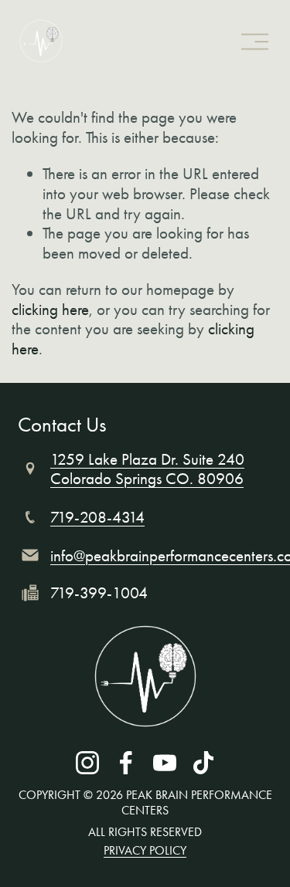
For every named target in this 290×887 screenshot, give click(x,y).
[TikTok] (203, 762)
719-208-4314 (97, 516)
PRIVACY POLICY (145, 850)
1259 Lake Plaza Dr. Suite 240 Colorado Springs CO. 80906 (147, 469)
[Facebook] (126, 762)
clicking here (50, 309)
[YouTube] (164, 762)
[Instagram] (87, 762)
